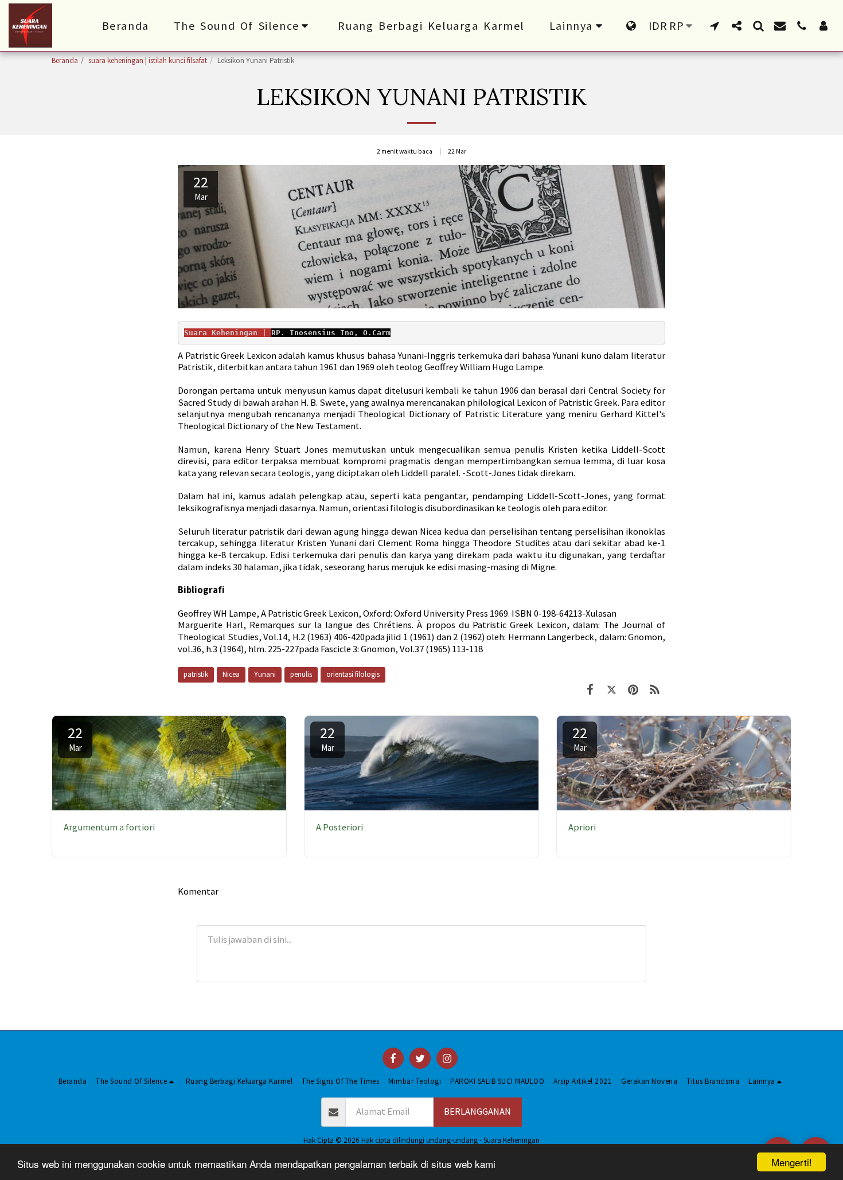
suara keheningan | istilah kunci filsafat (147, 60)
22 (75, 738)
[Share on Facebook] (589, 690)
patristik (196, 674)
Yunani (265, 674)
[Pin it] (632, 690)
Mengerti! (791, 1162)
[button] (244, 26)
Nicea (231, 674)
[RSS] (654, 690)
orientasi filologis (353, 674)
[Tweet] (611, 690)
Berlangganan (477, 1111)
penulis (301, 674)
